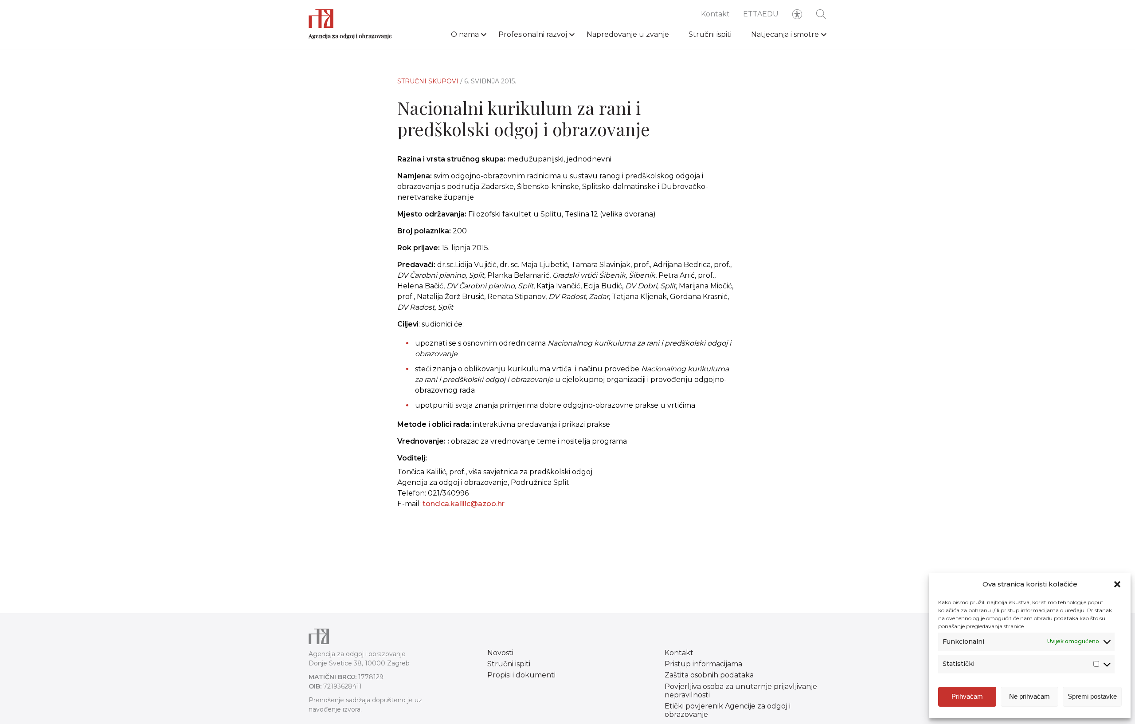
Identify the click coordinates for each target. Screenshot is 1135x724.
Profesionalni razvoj (532, 34)
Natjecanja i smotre (785, 34)
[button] (1117, 584)
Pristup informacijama (703, 664)
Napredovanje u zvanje (628, 34)
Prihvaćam (967, 696)
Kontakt (715, 14)
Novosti (500, 653)
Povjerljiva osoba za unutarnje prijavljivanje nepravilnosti (741, 690)
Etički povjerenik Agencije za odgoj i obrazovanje (728, 710)
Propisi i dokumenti (521, 675)
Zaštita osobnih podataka (709, 675)
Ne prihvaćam (1029, 696)
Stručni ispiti (710, 34)
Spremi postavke (1092, 696)
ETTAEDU (761, 14)
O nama (465, 34)
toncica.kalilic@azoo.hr (464, 504)
